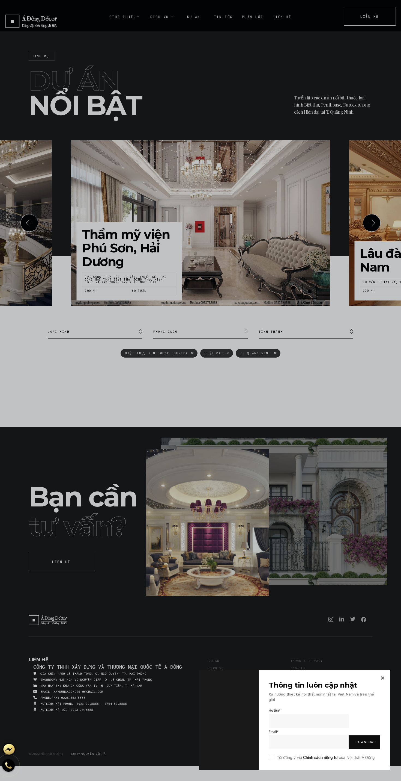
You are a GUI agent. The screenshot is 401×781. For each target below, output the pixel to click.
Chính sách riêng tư (320, 757)
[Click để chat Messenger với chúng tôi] (9, 749)
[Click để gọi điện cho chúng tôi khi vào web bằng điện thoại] (8, 765)
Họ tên (274, 710)
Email (274, 732)
